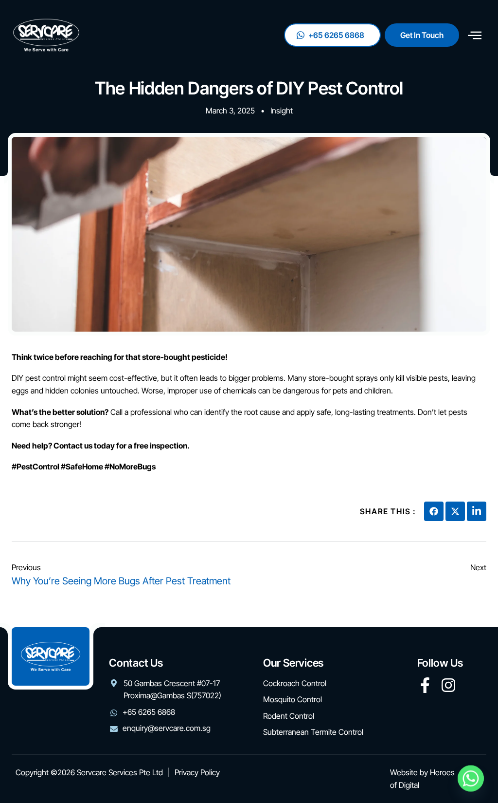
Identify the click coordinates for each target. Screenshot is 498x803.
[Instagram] (448, 685)
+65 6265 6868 (336, 35)
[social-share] (434, 511)
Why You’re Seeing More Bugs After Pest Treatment (121, 581)
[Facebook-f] (425, 685)
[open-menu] (474, 35)
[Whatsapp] (471, 778)
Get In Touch (422, 35)
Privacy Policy (197, 772)
